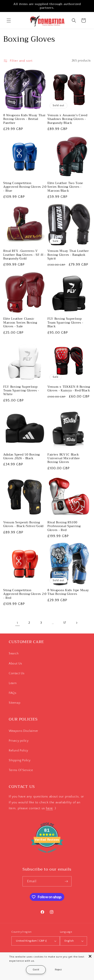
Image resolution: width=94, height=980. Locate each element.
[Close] (90, 956)
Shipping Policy (20, 760)
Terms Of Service (21, 770)
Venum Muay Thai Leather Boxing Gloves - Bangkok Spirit (68, 254)
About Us (15, 663)
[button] (9, 20)
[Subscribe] (66, 881)
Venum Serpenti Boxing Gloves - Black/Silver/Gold (23, 524)
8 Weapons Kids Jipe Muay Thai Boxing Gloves (68, 592)
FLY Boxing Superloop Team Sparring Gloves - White (21, 390)
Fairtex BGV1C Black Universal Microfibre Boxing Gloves (63, 458)
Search (14, 653)
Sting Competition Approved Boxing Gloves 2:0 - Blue (25, 187)
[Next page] (76, 623)
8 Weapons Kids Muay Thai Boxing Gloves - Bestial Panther (24, 119)
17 (64, 623)
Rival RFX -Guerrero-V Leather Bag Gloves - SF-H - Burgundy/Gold (24, 254)
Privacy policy (18, 741)
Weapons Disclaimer (23, 731)
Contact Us (16, 673)
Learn (13, 683)
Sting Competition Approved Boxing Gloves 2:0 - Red (25, 594)
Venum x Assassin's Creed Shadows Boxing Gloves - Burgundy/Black (67, 119)
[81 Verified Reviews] (47, 855)
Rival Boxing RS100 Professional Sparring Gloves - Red (64, 526)
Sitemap (14, 703)
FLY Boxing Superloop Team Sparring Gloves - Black (65, 322)
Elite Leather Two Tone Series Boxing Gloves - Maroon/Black (65, 187)
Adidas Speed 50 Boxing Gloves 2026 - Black (21, 456)
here (49, 808)
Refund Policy (18, 750)
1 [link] (17, 623)
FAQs (12, 693)
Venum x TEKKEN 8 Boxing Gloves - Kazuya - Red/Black (68, 389)
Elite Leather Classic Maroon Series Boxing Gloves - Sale (20, 322)
